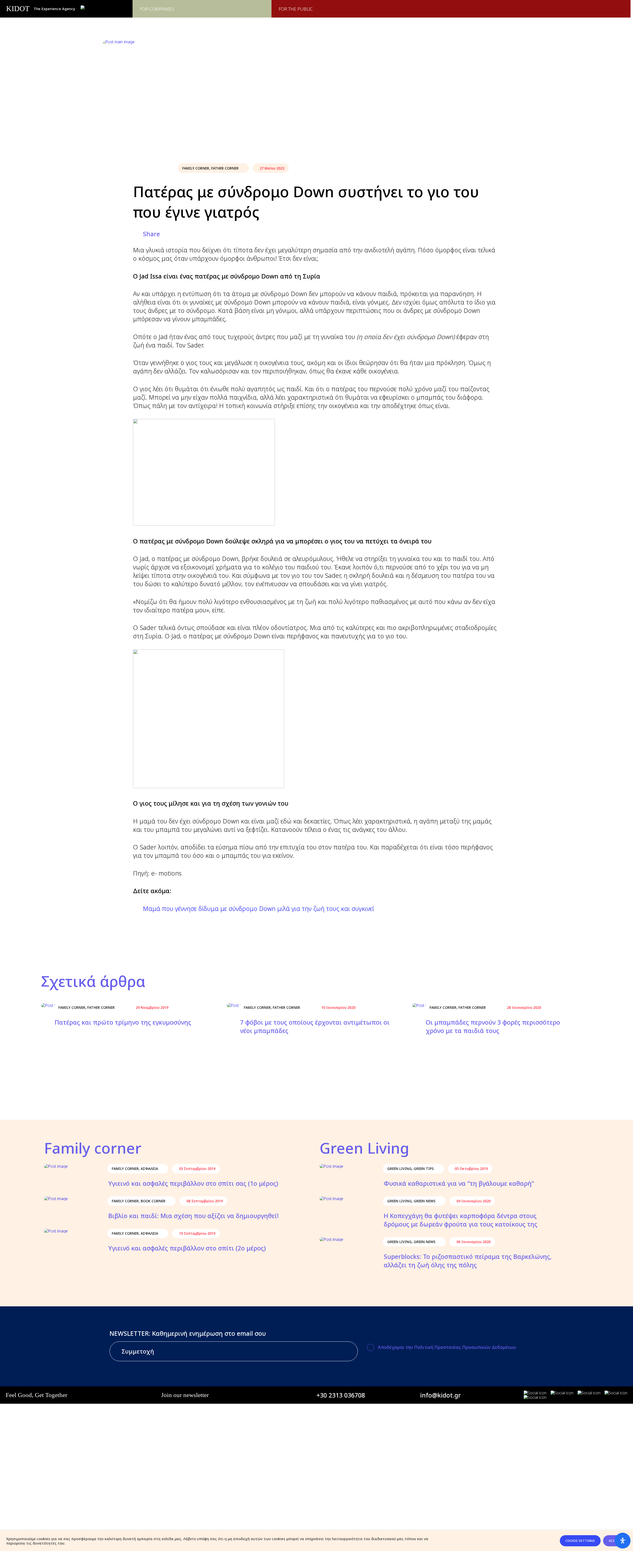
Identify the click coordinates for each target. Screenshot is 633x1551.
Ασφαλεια (149, 1168)
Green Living (399, 1168)
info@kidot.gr (440, 1395)
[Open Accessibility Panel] (623, 1541)
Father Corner (225, 168)
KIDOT (17, 8)
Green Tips (424, 1168)
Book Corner (153, 1201)
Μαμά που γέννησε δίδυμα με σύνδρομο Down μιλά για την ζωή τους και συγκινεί (258, 908)
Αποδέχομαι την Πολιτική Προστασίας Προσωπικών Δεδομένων (447, 1347)
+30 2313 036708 (340, 1395)
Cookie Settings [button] (580, 1540)
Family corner (195, 168)
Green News (424, 1201)
